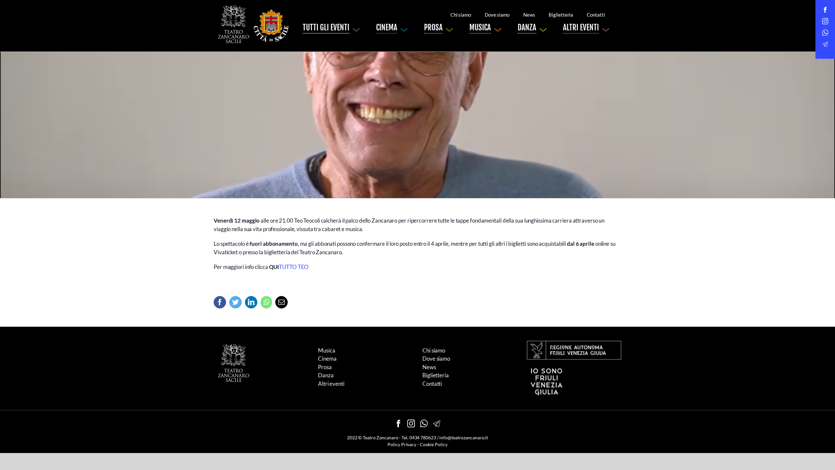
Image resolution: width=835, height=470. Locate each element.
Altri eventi (331, 383)
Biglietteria (435, 375)
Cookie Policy (434, 444)
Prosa (325, 367)
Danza (326, 375)
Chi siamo (433, 350)
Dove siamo (436, 358)
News (429, 367)
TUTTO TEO (294, 266)
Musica (326, 350)
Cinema (327, 358)
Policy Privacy (401, 444)
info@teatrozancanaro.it (463, 437)
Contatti (432, 383)
